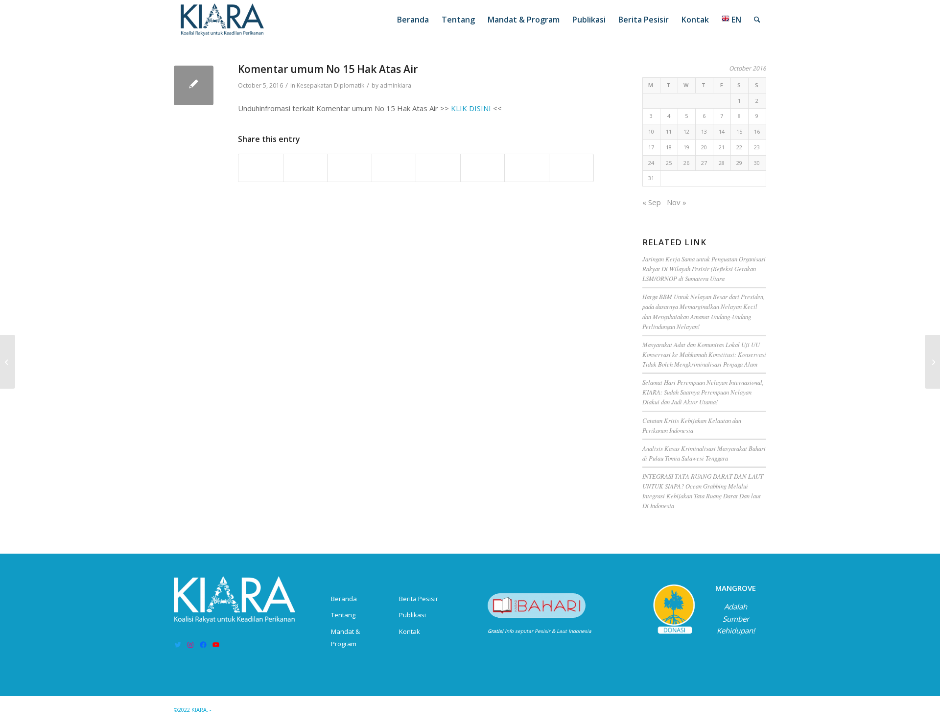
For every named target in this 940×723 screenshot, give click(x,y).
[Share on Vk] (483, 168)
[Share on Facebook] (260, 168)
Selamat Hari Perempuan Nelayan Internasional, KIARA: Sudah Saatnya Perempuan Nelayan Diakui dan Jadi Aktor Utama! (703, 392)
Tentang (343, 614)
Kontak (409, 631)
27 (704, 162)
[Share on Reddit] (527, 168)
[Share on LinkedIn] (394, 168)
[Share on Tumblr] (438, 168)
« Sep (651, 202)
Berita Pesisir (418, 598)
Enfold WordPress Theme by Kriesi (258, 709)
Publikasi (412, 614)
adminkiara (395, 85)
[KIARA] (222, 19)
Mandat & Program (345, 637)
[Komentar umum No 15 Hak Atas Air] (193, 85)
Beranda (344, 598)
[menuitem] (413, 19)
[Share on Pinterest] (350, 168)
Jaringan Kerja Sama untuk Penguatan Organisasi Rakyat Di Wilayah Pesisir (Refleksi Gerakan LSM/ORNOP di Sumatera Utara (704, 268)
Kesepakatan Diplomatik (330, 85)
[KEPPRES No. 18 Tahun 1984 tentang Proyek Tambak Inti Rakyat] (7, 362)
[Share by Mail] (571, 168)
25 (669, 162)
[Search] (757, 19)
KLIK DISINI (471, 108)
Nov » (676, 202)
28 (722, 162)
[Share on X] (305, 168)
